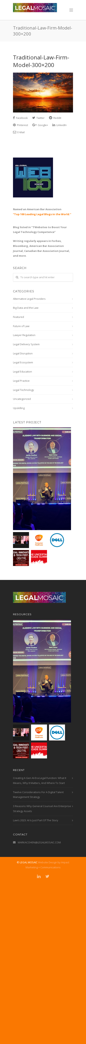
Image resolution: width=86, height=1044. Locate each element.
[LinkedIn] (39, 876)
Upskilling (19, 408)
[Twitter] (47, 876)
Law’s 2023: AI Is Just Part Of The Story (35, 820)
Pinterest (22, 125)
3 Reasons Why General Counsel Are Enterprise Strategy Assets (42, 808)
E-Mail (21, 132)
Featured (18, 317)
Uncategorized (22, 399)
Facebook (21, 118)
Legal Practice (21, 381)
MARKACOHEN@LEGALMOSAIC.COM (39, 842)
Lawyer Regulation (24, 335)
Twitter (40, 118)
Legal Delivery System (26, 344)
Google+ (42, 125)
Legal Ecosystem (23, 362)
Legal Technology (23, 390)
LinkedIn (61, 125)
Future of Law (21, 326)
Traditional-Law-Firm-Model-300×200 (41, 61)
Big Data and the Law (25, 308)
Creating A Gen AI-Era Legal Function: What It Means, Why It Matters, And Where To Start (39, 780)
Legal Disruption (23, 353)
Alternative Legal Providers (29, 299)
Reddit (57, 118)
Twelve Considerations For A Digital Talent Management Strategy (38, 794)
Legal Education (22, 371)
